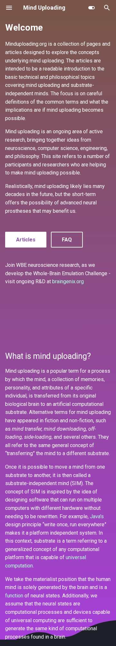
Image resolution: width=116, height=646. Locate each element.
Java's (97, 516)
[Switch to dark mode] (91, 7)
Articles (25, 240)
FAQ (67, 240)
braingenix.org (68, 281)
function (14, 596)
